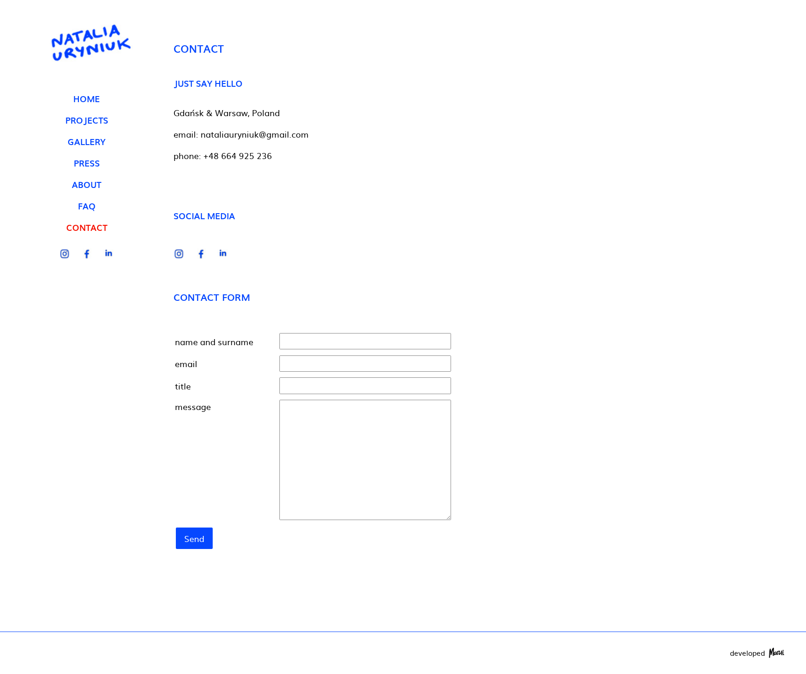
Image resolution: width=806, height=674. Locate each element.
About (86, 184)
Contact (86, 227)
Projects (86, 120)
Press (87, 163)
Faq (87, 206)
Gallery (86, 141)
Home (86, 98)
